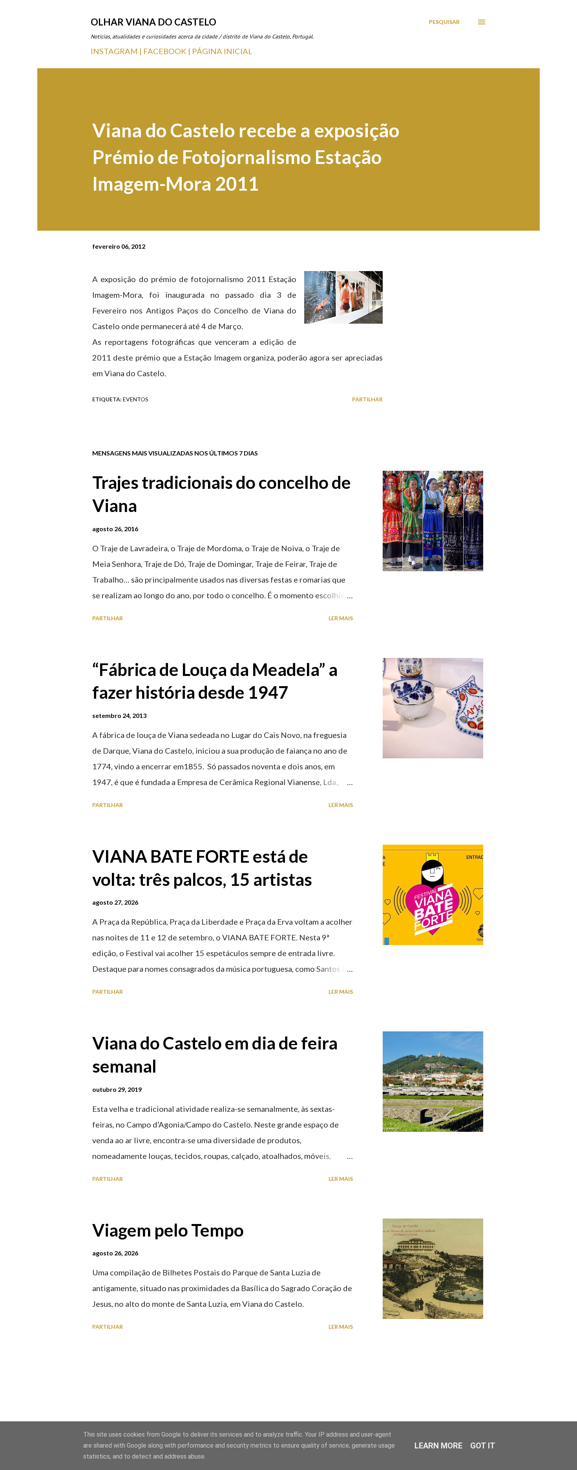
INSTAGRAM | (117, 51)
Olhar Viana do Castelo (153, 21)
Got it (482, 1445)
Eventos (135, 399)
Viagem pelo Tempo (168, 1230)
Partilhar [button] (367, 399)
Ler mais (341, 618)
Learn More (438, 1445)
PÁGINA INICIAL (222, 51)
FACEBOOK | (166, 51)
